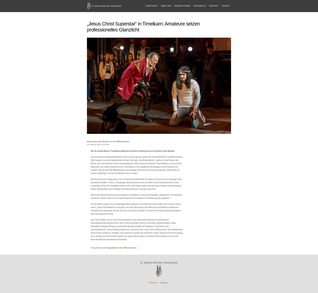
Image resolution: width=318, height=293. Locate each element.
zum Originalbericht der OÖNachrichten (119, 248)
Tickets (225, 6)
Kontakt (213, 6)
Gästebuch (199, 6)
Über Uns (166, 6)
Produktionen (182, 6)
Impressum (153, 283)
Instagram (164, 283)
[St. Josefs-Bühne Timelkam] (104, 9)
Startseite (151, 6)
